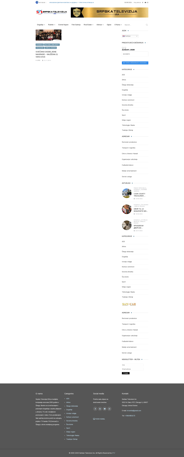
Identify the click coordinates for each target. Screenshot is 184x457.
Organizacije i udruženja (129, 159)
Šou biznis (125, 110)
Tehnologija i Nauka (128, 125)
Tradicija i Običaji (127, 130)
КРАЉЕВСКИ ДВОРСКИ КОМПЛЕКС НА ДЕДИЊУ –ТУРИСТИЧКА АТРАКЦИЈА (71, 2)
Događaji (40, 25)
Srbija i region (126, 120)
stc (39, 60)
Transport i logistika (128, 148)
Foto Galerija (76, 25)
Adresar (99, 25)
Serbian (128, 36)
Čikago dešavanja (127, 85)
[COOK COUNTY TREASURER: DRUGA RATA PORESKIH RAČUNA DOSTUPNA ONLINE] (126, 193)
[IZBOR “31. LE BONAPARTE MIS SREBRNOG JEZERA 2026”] (126, 209)
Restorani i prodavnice (129, 142)
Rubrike (51, 25)
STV (113, 453)
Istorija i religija (127, 95)
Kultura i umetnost (128, 100)
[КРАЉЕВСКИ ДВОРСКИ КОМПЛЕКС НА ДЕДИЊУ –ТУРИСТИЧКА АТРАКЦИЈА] (126, 225)
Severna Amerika (127, 105)
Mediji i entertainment (129, 171)
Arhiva (124, 80)
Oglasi (109, 25)
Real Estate (88, 25)
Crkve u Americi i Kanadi (130, 154)
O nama (117, 25)
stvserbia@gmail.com (134, 411)
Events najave (63, 25)
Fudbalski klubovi (127, 165)
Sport (124, 115)
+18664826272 (130, 416)
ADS (123, 75)
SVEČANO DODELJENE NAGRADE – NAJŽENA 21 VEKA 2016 (47, 54)
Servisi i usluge (127, 177)
